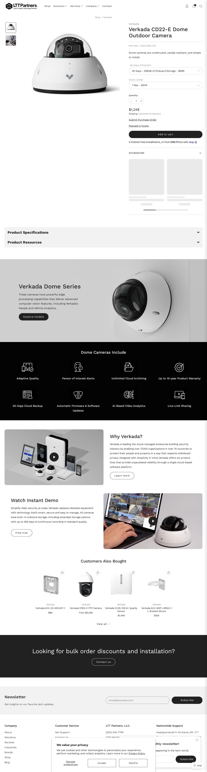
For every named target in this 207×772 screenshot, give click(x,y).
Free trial (21, 532)
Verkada (108, 17)
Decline (133, 763)
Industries (10, 747)
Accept (102, 763)
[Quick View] (62, 572)
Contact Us (61, 737)
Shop (47, 6)
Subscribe (187, 700)
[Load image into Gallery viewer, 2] (11, 40)
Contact (107, 6)
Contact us (103, 661)
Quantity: (133, 95)
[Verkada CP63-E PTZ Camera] (85, 584)
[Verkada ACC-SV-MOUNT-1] (50, 584)
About (8, 732)
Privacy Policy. (137, 753)
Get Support (62, 732)
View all (102, 624)
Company (91, 6)
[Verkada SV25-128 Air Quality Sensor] (121, 584)
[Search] (200, 6)
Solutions (59, 6)
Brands (9, 752)
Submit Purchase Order (143, 119)
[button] (103, 232)
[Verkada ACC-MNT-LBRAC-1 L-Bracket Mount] (156, 584)
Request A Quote (139, 125)
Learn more (122, 475)
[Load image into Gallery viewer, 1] (11, 27)
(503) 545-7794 (115, 732)
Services (75, 6)
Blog (7, 762)
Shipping (133, 113)
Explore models (33, 316)
